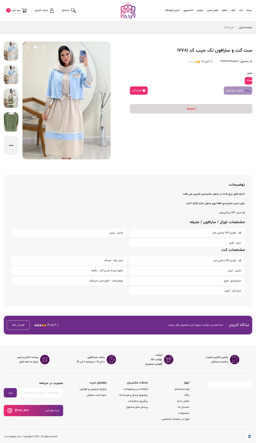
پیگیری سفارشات (138, 401)
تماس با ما (183, 401)
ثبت (10, 392)
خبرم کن (137, 90)
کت (241, 10)
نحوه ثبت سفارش (96, 395)
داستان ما (183, 407)
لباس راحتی (212, 10)
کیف (233, 10)
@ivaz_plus (21, 410)
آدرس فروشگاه (172, 10)
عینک (249, 10)
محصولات (183, 413)
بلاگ (186, 395)
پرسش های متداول (137, 407)
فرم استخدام (182, 389)
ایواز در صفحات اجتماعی (175, 419)
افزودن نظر (18, 325)
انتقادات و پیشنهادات (136, 389)
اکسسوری (188, 10)
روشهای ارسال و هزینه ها (133, 395)
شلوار (224, 10)
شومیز (200, 10)
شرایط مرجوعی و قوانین (93, 389)
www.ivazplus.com (12, 436)
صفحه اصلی (245, 27)
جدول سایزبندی (235, 90)
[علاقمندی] (35, 47)
